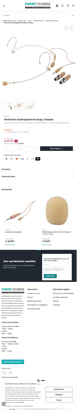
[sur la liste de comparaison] (66, 28)
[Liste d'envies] (68, 5)
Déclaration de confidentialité (14, 402)
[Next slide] (72, 222)
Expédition (21, 143)
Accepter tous (59, 389)
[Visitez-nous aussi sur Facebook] (4, 373)
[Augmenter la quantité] (34, 148)
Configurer (59, 395)
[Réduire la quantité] (6, 148)
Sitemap (56, 301)
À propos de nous (33, 293)
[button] (4, 6)
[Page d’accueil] (37, 6)
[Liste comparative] (62, 5)
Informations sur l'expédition (37, 305)
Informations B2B (33, 309)
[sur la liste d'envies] (71, 28)
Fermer (59, 400)
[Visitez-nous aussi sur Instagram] (10, 373)
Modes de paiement (34, 301)
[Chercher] (72, 15)
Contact (30, 297)
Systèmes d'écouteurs (62, 123)
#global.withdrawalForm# (13, 362)
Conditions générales (60, 297)
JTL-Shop (12, 409)
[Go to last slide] (4, 222)
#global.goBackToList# (9, 20)
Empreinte (8, 406)
